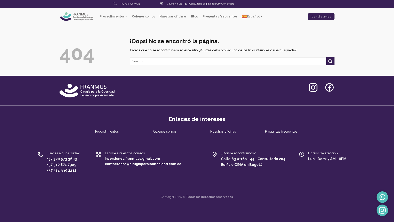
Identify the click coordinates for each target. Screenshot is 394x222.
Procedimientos (112, 16)
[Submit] (330, 61)
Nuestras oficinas (173, 16)
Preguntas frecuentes (220, 16)
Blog (194, 16)
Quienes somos (143, 16)
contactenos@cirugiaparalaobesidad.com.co (143, 164)
